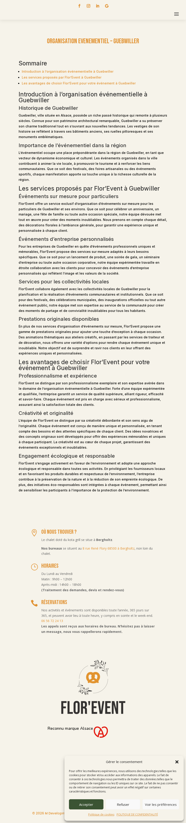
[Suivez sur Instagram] (88, 6)
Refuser (123, 804)
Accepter (86, 804)
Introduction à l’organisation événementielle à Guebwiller (67, 71)
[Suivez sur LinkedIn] (97, 6)
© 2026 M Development (51, 813)
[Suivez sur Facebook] (79, 6)
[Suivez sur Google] (106, 6)
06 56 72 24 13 (52, 621)
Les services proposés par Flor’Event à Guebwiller (61, 77)
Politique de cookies (101, 814)
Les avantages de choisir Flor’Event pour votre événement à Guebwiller (79, 83)
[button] (177, 762)
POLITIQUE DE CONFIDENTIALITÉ (137, 814)
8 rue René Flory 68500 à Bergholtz (109, 548)
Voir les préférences (161, 804)
